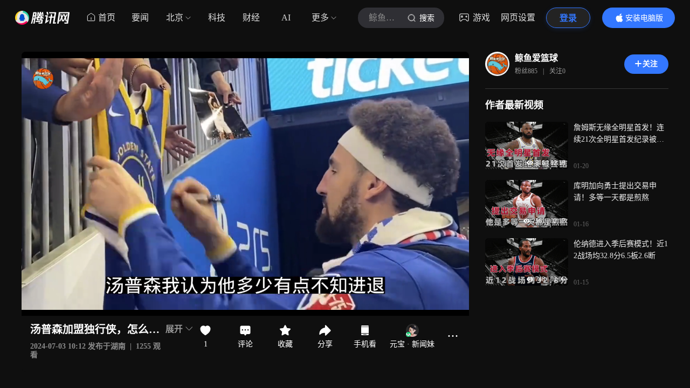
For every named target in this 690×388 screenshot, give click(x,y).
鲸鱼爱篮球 (536, 58)
